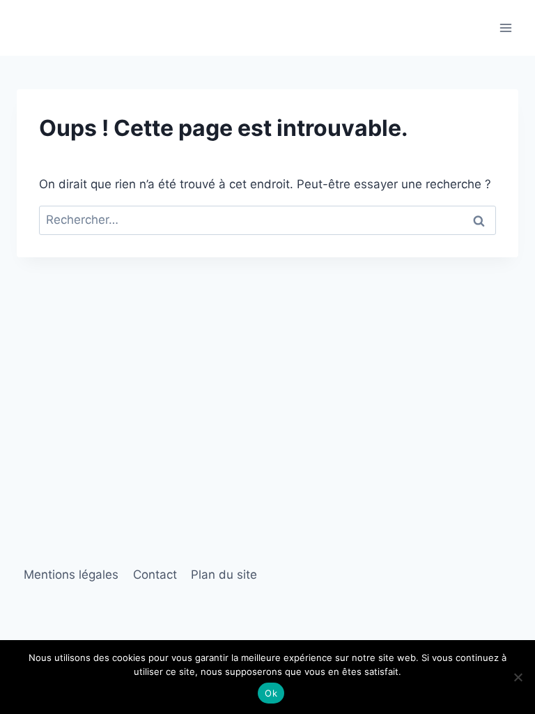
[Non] (518, 677)
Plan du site (224, 575)
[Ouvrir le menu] (505, 27)
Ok (271, 693)
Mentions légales (71, 575)
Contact (155, 575)
